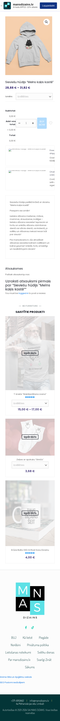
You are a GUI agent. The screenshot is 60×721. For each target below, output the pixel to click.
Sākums (30, 667)
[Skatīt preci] (51, 320)
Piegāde (43, 637)
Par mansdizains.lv (19, 659)
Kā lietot (27, 637)
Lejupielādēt (48, 5)
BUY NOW (42, 123)
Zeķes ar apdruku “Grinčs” (30, 459)
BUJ (13, 637)
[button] (46, 22)
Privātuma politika (38, 645)
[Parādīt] (51, 324)
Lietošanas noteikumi (18, 652)
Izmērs (8, 96)
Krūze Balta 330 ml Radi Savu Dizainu (30, 549)
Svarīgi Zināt (44, 659)
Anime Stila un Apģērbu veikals (16, 677)
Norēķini (16, 645)
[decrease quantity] (19, 123)
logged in (23, 293)
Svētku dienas (45, 652)
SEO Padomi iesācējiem (12, 682)
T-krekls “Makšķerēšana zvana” (30, 394)
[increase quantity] (33, 123)
